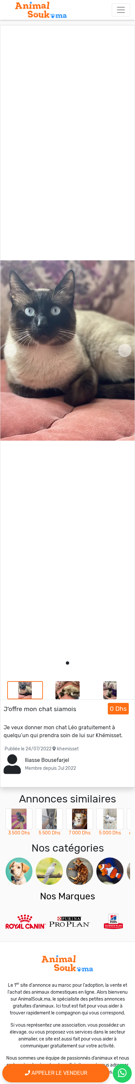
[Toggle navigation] (121, 9)
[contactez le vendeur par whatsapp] (122, 1073)
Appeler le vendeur (58, 1073)
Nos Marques (67, 896)
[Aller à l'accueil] (41, 10)
